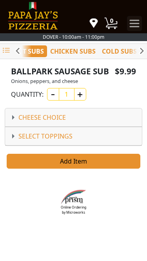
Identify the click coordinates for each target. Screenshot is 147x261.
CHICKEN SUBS (73, 51)
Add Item (73, 161)
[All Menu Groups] (6, 51)
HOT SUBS (28, 51)
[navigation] (93, 23)
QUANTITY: (26, 94)
